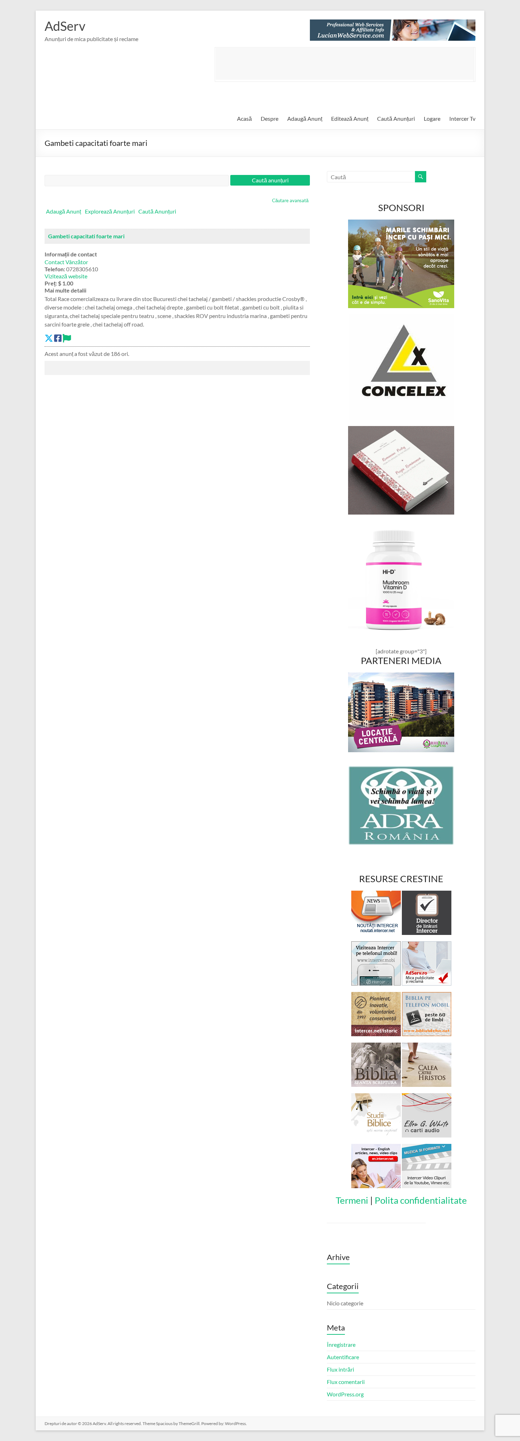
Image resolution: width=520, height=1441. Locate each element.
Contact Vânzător (66, 262)
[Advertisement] (344, 64)
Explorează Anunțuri (110, 211)
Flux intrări (340, 1369)
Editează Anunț (349, 118)
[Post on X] (49, 338)
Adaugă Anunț (304, 118)
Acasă (244, 118)
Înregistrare (341, 1344)
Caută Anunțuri (396, 118)
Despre (269, 118)
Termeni (352, 1200)
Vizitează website (66, 276)
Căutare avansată (290, 200)
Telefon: (55, 269)
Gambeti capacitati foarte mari (86, 236)
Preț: (51, 283)
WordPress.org (345, 1394)
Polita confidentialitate (421, 1200)
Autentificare (343, 1357)
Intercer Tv (462, 118)
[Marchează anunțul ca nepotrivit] (67, 338)
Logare (432, 118)
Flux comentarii (346, 1381)
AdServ (65, 26)
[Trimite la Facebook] (58, 338)
